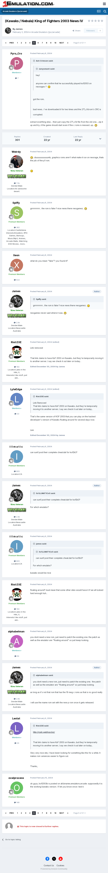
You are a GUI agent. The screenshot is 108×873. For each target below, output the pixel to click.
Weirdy (16, 151)
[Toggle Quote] (34, 61)
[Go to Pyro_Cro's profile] (16, 63)
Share (77, 30)
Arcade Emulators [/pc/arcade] (45, 32)
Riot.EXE (16, 342)
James (19, 29)
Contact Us (49, 865)
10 (55, 43)
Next (61, 43)
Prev (11, 43)
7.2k (18, 183)
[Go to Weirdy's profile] (16, 161)
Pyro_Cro (16, 53)
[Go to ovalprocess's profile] (16, 788)
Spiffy (16, 202)
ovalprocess (16, 777)
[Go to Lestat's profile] (16, 728)
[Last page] (68, 43)
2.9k (18, 322)
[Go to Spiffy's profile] (16, 212)
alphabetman (16, 631)
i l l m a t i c (16, 446)
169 (17, 367)
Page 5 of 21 (79, 43)
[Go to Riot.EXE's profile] (16, 352)
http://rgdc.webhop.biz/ (44, 732)
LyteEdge (16, 389)
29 (17, 743)
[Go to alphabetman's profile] (16, 641)
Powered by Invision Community (54, 869)
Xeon (16, 255)
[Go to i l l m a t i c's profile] (16, 456)
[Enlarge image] (49, 86)
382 (18, 227)
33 (17, 414)
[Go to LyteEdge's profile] (16, 399)
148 (17, 802)
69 (17, 656)
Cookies (60, 865)
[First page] (6, 43)
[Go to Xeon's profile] (16, 265)
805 (18, 471)
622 (18, 280)
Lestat (16, 718)
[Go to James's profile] (8, 30)
